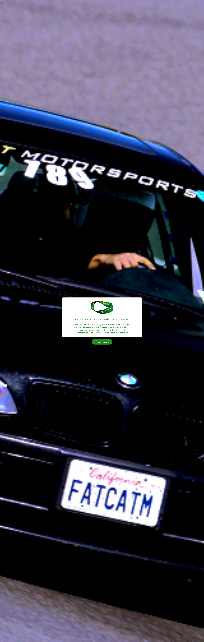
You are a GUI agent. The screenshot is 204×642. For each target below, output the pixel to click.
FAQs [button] (193, 2)
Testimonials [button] (175, 2)
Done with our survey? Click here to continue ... (102, 341)
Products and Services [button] (161, 2)
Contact (200, 2)
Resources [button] (186, 2)
